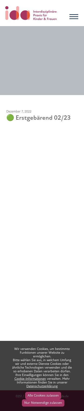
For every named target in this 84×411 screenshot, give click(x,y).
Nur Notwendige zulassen (43, 403)
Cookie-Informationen (30, 379)
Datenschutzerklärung (42, 386)
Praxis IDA (31, 13)
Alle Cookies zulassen (43, 395)
